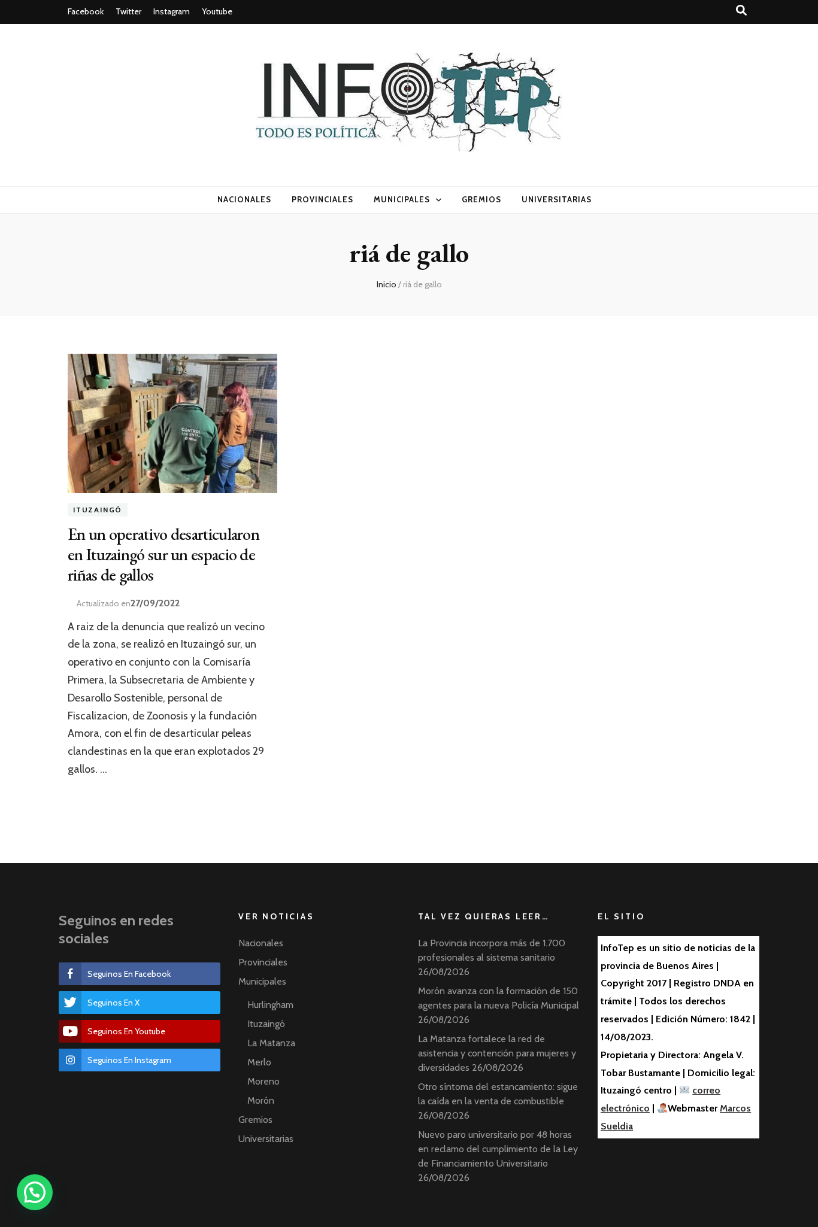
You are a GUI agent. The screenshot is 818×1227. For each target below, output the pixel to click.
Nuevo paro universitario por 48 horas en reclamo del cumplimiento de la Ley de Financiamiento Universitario (498, 1149)
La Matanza (271, 1043)
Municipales (402, 199)
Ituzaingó (97, 509)
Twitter (128, 11)
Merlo (259, 1062)
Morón (260, 1100)
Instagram (171, 11)
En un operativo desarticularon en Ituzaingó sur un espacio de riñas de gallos (163, 554)
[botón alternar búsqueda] (741, 10)
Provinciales (322, 199)
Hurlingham (270, 1004)
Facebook (86, 11)
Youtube (217, 11)
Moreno (263, 1081)
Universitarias (557, 199)
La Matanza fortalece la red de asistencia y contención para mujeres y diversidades (497, 1053)
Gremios (481, 199)
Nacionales (244, 199)
